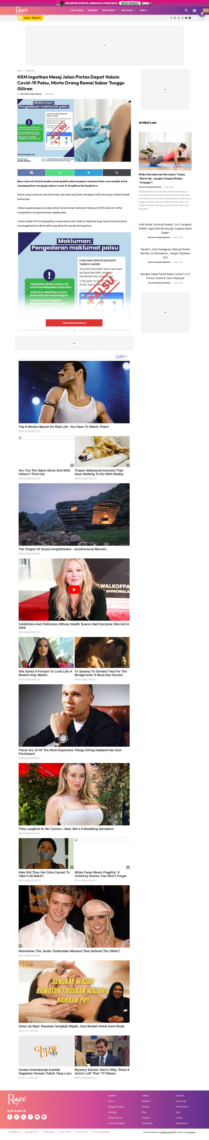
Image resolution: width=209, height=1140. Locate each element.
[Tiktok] (182, 18)
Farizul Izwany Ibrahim (150, 187)
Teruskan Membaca (74, 323)
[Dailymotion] (190, 18)
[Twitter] (179, 18)
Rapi (19, 70)
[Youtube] (186, 18)
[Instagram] (175, 18)
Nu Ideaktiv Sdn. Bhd (167, 1132)
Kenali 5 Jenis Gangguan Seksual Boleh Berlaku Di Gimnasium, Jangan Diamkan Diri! (165, 253)
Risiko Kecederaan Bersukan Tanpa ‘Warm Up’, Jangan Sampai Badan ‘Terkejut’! (162, 178)
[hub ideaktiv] (194, 9)
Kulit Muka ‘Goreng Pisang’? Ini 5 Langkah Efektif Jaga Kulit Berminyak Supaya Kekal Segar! (165, 228)
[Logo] (21, 11)
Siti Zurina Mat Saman (31, 94)
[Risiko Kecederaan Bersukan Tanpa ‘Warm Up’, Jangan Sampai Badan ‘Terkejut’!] (165, 151)
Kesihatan (30, 70)
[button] (186, 10)
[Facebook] (171, 18)
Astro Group (191, 1132)
